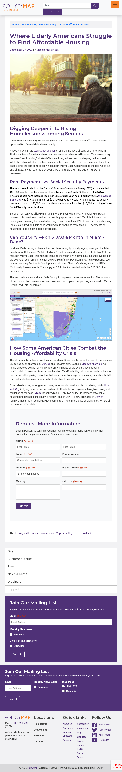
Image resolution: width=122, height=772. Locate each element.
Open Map (52, 11)
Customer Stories (20, 559)
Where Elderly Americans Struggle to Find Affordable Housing (56, 24)
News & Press (17, 574)
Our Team (68, 728)
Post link (86, 533)
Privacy (80, 741)
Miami (37, 393)
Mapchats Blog (64, 533)
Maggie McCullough (48, 49)
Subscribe (19, 634)
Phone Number (71, 454)
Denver (99, 396)
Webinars (14, 581)
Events (12, 566)
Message (21, 481)
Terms (80, 757)
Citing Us (81, 737)
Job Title (72, 481)
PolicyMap (104, 739)
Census (46, 363)
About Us (67, 724)
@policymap (105, 729)
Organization (74, 467)
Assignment (83, 728)
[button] (115, 4)
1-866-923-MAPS (21, 723)
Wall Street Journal (44, 150)
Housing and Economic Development (34, 533)
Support (13, 589)
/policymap (104, 724)
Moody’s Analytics (91, 363)
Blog (11, 551)
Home (15, 24)
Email (24, 454)
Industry (25, 467)
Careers (67, 740)
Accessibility (83, 724)
